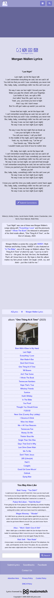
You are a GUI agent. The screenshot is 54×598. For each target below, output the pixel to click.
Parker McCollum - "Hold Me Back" (27, 502)
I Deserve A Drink (27, 418)
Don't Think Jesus (27, 455)
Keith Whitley (27, 396)
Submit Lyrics (13, 565)
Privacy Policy (27, 578)
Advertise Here (13, 578)
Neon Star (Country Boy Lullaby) (27, 414)
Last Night (27, 352)
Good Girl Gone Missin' (27, 469)
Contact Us (27, 570)
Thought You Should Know (27, 407)
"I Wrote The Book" (19, 231)
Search (46, 555)
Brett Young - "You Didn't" (27, 490)
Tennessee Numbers (27, 381)
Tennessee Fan (27, 429)
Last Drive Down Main (27, 447)
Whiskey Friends (27, 389)
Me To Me (27, 451)
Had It (27, 462)
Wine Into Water (27, 422)
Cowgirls (27, 466)
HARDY (40, 244)
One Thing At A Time (27, 367)
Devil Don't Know (27, 363)
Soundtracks (28, 565)
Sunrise (27, 392)
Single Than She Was (27, 440)
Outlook (27, 473)
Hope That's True (27, 385)
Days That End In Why (27, 444)
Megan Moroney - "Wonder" (27, 514)
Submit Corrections (28, 203)
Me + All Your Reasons (27, 425)
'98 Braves (27, 370)
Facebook (42, 565)
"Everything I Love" (26, 228)
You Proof (27, 403)
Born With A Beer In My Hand (27, 348)
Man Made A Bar (27, 359)
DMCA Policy (27, 584)
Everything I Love (27, 356)
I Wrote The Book (27, 378)
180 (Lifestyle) (27, 458)
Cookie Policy (41, 578)
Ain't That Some (27, 374)
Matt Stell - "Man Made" (27, 539)
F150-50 (27, 411)
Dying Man (27, 477)
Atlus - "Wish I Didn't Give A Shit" (27, 528)
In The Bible (27, 400)
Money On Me (27, 433)
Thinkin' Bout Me (27, 436)
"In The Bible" (10, 249)
